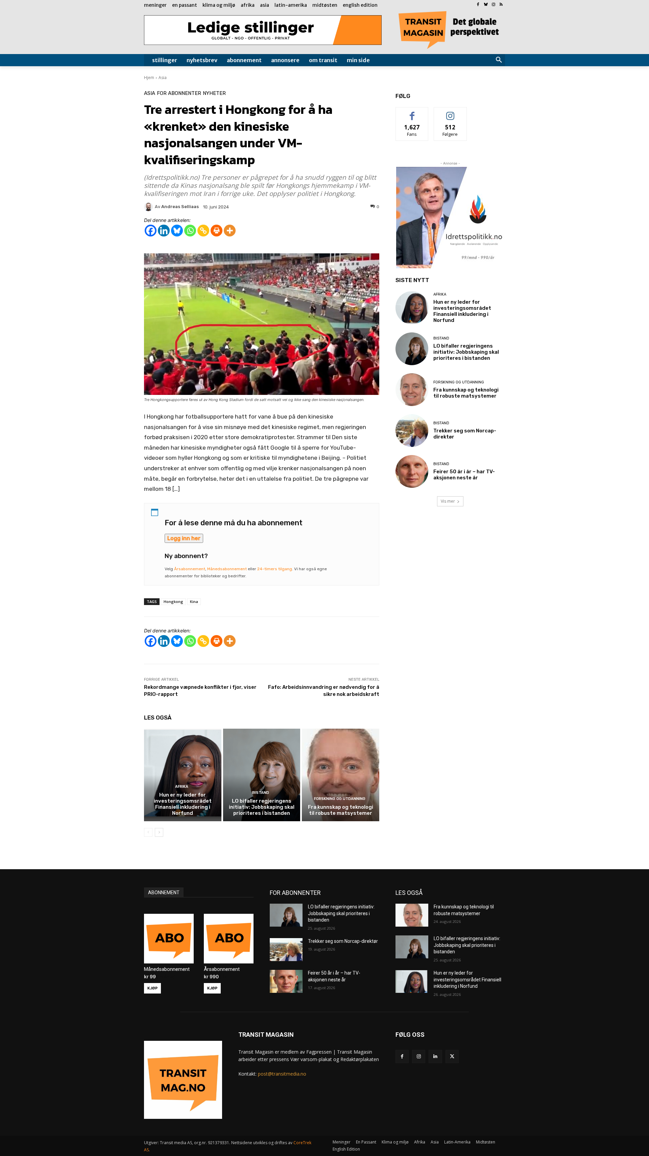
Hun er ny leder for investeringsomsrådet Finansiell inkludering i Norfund (183, 804)
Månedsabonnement (227, 569)
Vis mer (448, 501)
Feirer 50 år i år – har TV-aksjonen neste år (464, 475)
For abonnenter (179, 93)
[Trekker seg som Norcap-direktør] (411, 430)
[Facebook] (478, 5)
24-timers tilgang (274, 569)
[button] (499, 60)
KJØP (152, 988)
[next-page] (159, 832)
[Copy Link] (203, 230)
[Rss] (501, 5)
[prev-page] (148, 832)
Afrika (181, 786)
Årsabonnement (189, 569)
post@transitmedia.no (282, 1074)
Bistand (260, 793)
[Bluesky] (486, 5)
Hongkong (173, 601)
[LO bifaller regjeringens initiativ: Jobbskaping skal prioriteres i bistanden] (262, 775)
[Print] (216, 230)
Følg (450, 112)
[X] (452, 1056)
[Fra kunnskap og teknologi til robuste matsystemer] (340, 775)
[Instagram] (493, 5)
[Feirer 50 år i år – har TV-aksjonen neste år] (411, 471)
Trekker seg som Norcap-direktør (343, 941)
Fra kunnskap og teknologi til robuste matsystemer (340, 810)
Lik (412, 112)
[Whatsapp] (190, 230)
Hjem (149, 77)
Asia (163, 77)
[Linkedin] (164, 230)
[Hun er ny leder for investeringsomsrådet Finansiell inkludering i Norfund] (182, 775)
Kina (194, 601)
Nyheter (214, 93)
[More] (230, 230)
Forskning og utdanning (339, 799)
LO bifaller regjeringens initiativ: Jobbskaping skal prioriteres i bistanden (261, 807)
